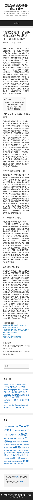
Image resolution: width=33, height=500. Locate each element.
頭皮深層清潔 (9, 461)
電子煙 (16, 458)
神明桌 (12, 450)
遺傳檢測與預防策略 (14, 109)
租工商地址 (9, 453)
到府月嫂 (20, 430)
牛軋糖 (16, 447)
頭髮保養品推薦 (17, 461)
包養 (24, 431)
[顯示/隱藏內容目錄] (22, 99)
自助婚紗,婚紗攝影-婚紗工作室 (16, 7)
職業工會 (9, 455)
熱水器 (10, 447)
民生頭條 (9, 444)
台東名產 (15, 435)
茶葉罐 (20, 482)
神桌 (15, 450)
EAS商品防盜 (7, 426)
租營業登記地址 (17, 453)
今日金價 (14, 426)
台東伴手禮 (9, 435)
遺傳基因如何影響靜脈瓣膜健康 (14, 102)
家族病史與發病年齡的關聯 (15, 104)
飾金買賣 (20, 463)
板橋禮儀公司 (16, 442)
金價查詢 (6, 458)
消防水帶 (14, 444)
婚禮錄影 (6, 438)
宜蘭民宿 (15, 438)
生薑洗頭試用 (23, 447)
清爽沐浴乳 (20, 444)
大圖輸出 (23, 434)
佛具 (16, 431)
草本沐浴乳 (16, 455)
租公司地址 (19, 450)
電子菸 (23, 458)
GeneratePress (18, 497)
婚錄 (11, 438)
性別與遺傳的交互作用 (14, 107)
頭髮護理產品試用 (12, 463)
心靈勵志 (20, 438)
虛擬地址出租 (24, 455)
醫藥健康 (8, 343)
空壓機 (17, 477)
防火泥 (11, 458)
